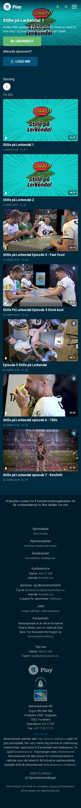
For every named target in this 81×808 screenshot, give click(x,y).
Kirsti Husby (40, 533)
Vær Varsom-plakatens (52, 738)
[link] (12, 6)
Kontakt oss (46, 578)
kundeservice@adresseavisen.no (45, 590)
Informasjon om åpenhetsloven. (40, 790)
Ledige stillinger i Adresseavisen (40, 611)
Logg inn (22, 61)
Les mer (63, 505)
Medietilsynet (66, 751)
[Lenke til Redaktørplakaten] (40, 682)
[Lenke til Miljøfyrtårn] (40, 695)
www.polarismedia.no (40, 636)
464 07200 (48, 724)
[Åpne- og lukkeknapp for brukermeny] (57, 6)
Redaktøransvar (23, 751)
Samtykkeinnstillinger (42, 778)
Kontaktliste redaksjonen (40, 558)
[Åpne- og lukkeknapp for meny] (74, 6)
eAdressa (55, 598)
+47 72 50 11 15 (43, 728)
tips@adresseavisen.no (45, 656)
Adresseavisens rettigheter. (60, 764)
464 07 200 (45, 573)
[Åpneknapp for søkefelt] (66, 6)
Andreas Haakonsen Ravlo (40, 546)
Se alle (8, 94)
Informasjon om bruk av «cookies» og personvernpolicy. (40, 786)
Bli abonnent (22, 41)
